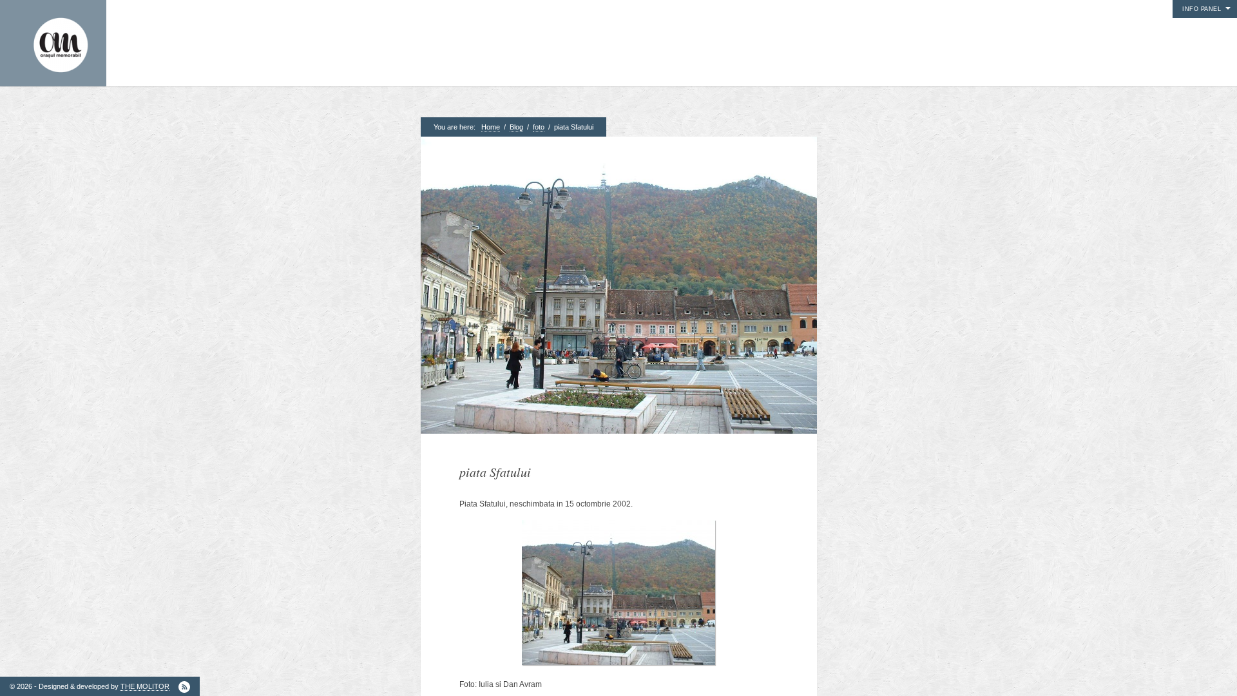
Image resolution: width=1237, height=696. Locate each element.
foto (538, 127)
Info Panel (1201, 9)
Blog (516, 127)
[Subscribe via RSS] (184, 687)
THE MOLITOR (144, 686)
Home (490, 127)
